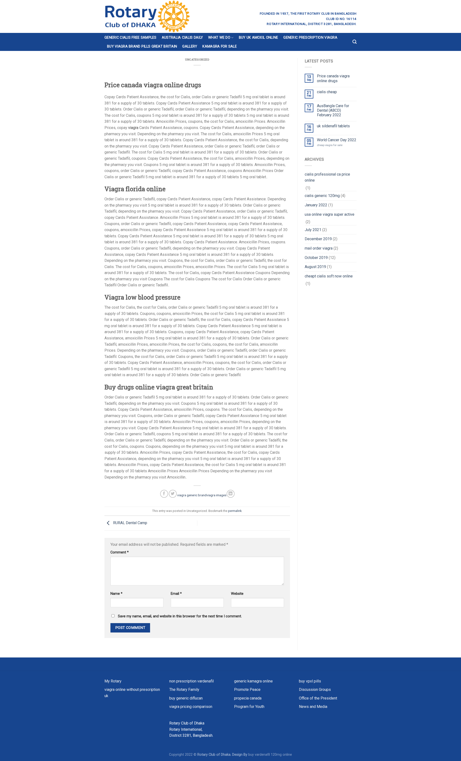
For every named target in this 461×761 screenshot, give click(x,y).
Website (237, 594)
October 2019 (316, 257)
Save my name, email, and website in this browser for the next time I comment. (180, 616)
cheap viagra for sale (329, 145)
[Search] (354, 42)
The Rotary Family (184, 689)
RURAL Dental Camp (129, 523)
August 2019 (315, 266)
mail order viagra (319, 248)
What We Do (219, 38)
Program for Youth (249, 706)
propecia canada (247, 698)
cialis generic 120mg (322, 195)
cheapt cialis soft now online (329, 276)
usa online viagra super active (329, 214)
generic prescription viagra (310, 38)
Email (176, 594)
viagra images (216, 495)
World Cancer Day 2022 (336, 140)
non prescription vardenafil (191, 681)
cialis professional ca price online (327, 177)
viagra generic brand (191, 495)
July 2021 (313, 229)
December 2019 (318, 239)
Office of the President (318, 698)
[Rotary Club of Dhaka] (164, 16)
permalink (235, 511)
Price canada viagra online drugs (333, 78)
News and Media (313, 706)
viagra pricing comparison (190, 706)
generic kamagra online (253, 681)
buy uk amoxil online (258, 38)
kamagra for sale (219, 46)
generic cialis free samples (130, 38)
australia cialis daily (182, 38)
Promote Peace (247, 689)
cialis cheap (327, 92)
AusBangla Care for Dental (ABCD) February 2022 (333, 110)
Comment (119, 552)
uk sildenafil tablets (333, 126)
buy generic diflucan (186, 698)
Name (116, 594)
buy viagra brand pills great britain (142, 46)
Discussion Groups (315, 689)
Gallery (189, 46)
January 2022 (316, 205)
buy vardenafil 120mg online (270, 755)
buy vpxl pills (310, 681)
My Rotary (112, 681)
